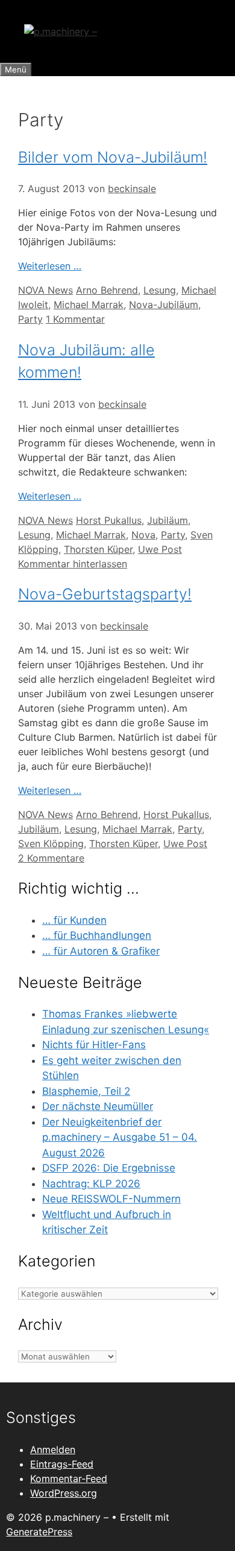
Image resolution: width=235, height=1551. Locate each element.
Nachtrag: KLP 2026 (91, 1184)
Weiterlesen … (49, 266)
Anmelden (52, 1449)
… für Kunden (74, 920)
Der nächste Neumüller (97, 1106)
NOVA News (45, 290)
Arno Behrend (107, 290)
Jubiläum (167, 520)
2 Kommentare (51, 858)
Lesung (159, 290)
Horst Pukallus (109, 520)
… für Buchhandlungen (96, 935)
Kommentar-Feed (68, 1478)
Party (30, 319)
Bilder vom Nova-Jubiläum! (112, 157)
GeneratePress (39, 1532)
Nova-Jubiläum (163, 304)
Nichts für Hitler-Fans (94, 1045)
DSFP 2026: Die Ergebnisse (108, 1168)
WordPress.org (63, 1493)
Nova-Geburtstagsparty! (105, 594)
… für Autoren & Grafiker (101, 951)
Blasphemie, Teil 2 (86, 1091)
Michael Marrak (89, 304)
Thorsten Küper (98, 549)
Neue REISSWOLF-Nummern (111, 1199)
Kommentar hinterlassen (72, 564)
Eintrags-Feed (61, 1464)
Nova (143, 535)
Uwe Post (160, 549)
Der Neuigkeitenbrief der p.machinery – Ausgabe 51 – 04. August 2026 (119, 1137)
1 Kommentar (75, 319)
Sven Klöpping (51, 843)
